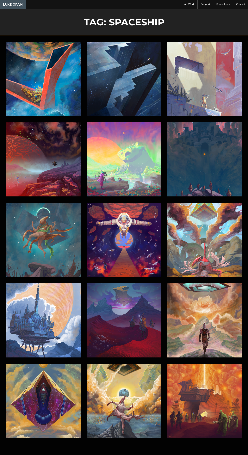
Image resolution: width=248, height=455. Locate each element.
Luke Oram (13, 4)
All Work (189, 4)
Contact (240, 4)
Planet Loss (223, 4)
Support (205, 4)
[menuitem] (189, 4)
